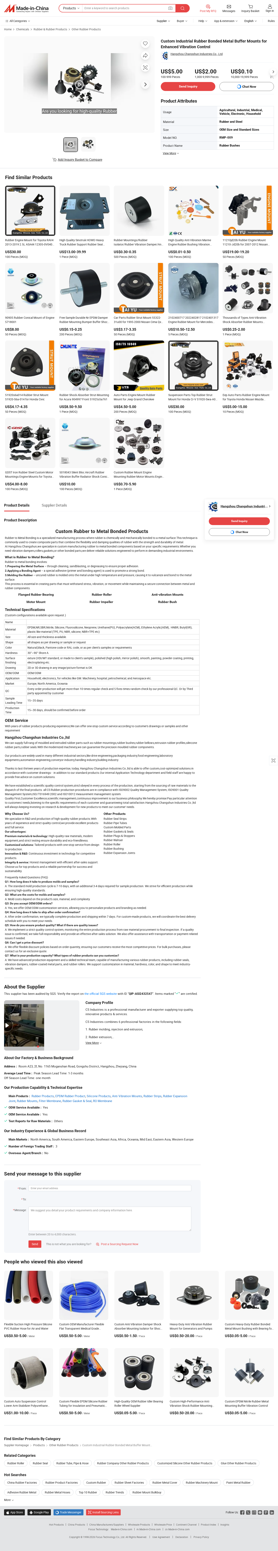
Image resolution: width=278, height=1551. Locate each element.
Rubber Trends (115, 1492)
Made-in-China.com (121, 1529)
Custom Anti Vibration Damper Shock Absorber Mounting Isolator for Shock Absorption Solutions (138, 1328)
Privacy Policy (201, 1537)
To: (24, 1199)
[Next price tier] (273, 72)
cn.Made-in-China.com (177, 1529)
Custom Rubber (96, 1482)
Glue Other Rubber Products (238, 1463)
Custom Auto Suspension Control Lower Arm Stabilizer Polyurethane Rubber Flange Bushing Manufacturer (27, 1405)
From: (22, 1188)
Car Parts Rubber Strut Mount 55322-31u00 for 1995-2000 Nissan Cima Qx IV (137, 320)
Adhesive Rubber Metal (21, 1492)
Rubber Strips (152, 1096)
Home (8, 29)
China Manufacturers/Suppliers (106, 1524)
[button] (170, 8)
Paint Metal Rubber (238, 1482)
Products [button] (69, 8)
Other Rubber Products (86, 29)
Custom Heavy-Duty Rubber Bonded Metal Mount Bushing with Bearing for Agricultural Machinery (249, 1328)
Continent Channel (186, 1524)
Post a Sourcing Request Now (117, 1244)
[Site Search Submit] (182, 8)
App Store (14, 1512)
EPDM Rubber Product (70, 1096)
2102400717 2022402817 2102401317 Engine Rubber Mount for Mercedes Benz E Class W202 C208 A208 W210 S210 (193, 320)
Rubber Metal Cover (164, 1482)
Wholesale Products (139, 1524)
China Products (76, 1524)
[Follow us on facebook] (242, 1512)
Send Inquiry (188, 86)
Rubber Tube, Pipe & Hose (72, 1463)
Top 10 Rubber (88, 1492)
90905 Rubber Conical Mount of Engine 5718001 (29, 320)
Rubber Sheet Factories (129, 1482)
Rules (271, 21)
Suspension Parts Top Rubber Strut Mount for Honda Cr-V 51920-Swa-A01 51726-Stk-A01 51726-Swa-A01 (192, 397)
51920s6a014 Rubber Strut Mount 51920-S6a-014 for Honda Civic (26, 397)
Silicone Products (99, 1096)
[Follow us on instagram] (254, 1512)
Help (201, 21)
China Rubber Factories (22, 1482)
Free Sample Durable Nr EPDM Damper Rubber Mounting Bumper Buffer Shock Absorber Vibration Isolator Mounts (84, 320)
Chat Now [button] (249, 87)
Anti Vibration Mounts (127, 1096)
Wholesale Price (163, 1524)
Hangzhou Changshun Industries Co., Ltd (197, 54)
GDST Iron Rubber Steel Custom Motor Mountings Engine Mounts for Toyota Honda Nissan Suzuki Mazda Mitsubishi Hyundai (30, 474)
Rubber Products (43, 1096)
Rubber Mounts (27, 1101)
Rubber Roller (15, 1463)
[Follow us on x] (248, 1512)
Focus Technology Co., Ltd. (111, 1537)
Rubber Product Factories (61, 1482)
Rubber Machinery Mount (202, 1482)
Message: (20, 1210)
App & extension (224, 21)
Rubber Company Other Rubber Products (123, 1463)
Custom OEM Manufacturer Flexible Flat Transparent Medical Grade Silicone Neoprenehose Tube (81, 1328)
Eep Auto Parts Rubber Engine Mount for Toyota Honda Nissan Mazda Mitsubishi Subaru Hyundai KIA (246, 397)
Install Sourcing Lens (105, 1512)
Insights (224, 1524)
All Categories (18, 21)
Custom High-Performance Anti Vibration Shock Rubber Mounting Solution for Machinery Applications (192, 1405)
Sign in (270, 11)
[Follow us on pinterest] (266, 1512)
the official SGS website (100, 994)
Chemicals (22, 29)
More (7, 1500)
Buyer (180, 21)
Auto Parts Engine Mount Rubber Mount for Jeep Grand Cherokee (134, 397)
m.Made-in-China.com (149, 1529)
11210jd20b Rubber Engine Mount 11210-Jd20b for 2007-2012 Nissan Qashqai (245, 242)
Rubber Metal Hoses (57, 1492)
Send (35, 1244)
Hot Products (56, 1524)
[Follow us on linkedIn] (272, 1512)
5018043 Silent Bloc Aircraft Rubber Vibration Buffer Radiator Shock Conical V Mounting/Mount (84, 474)
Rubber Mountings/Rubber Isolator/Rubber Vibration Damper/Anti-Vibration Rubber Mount (139, 242)
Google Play (39, 1512)
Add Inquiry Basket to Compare (80, 159)
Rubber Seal (40, 1463)
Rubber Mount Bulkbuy (146, 1492)
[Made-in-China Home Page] (26, 8)
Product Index (208, 1524)
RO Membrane (102, 1101)
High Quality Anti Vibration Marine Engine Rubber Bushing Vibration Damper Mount (189, 242)
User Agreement (161, 1537)
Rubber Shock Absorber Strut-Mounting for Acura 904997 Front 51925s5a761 (84, 397)
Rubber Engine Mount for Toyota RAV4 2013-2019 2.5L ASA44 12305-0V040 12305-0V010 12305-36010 (29, 242)
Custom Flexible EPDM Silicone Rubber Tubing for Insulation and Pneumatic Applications (83, 1405)
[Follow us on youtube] (260, 1512)
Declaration (181, 1537)
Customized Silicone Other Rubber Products (184, 1463)
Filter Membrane (50, 1101)
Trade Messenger (68, 1512)
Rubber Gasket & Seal (77, 1101)
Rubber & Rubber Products (50, 29)
